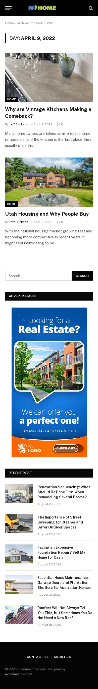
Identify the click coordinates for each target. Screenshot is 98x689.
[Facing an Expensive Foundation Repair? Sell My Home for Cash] (19, 553)
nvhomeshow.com (18, 674)
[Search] (90, 8)
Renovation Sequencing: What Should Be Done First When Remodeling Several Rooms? (63, 492)
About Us (62, 657)
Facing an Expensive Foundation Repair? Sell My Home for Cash (61, 552)
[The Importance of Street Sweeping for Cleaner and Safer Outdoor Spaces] (19, 523)
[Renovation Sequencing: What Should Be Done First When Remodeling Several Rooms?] (19, 493)
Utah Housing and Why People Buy (47, 214)
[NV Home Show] (49, 8)
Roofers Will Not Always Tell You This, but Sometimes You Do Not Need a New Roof (64, 613)
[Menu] (8, 8)
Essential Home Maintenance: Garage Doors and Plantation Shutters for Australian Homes (64, 583)
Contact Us (38, 657)
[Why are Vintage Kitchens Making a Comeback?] (49, 77)
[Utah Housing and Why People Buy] (49, 182)
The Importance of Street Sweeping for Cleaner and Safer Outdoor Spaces (60, 522)
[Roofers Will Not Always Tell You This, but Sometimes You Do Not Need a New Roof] (19, 614)
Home (9, 23)
